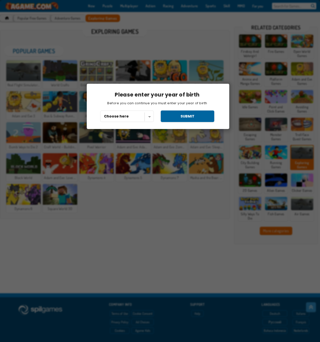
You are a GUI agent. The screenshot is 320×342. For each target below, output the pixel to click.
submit (187, 116)
